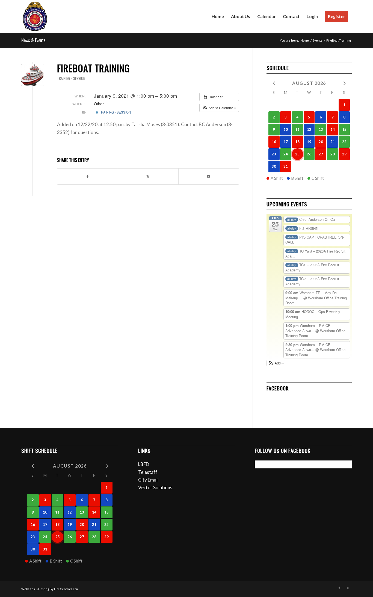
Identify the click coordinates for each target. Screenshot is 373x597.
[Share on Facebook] (87, 176)
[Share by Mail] (209, 176)
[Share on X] (148, 176)
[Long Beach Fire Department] (35, 16)
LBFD (143, 464)
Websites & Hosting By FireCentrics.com (50, 589)
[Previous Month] (274, 83)
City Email (148, 480)
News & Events (33, 40)
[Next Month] (344, 83)
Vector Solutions (155, 487)
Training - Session (71, 78)
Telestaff (147, 472)
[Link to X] (348, 588)
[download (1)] (32, 75)
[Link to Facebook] (339, 588)
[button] (219, 108)
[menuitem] (217, 16)
